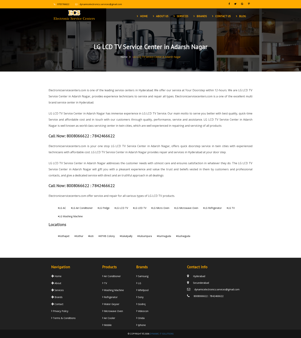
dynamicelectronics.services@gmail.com (101, 4)
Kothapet (64, 236)
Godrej (141, 304)
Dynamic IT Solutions (161, 333)
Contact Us (223, 16)
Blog (242, 16)
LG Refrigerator (213, 208)
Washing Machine (113, 290)
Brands (202, 16)
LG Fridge (104, 208)
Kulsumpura (145, 236)
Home (144, 16)
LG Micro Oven (160, 208)
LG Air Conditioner (82, 208)
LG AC (62, 208)
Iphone (141, 325)
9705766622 (63, 4)
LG (139, 283)
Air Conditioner (112, 276)
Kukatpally (126, 236)
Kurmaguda (164, 236)
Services (182, 16)
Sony (140, 297)
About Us (162, 16)
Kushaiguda (183, 236)
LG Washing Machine (71, 216)
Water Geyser (111, 304)
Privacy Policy (60, 311)
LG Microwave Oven (186, 208)
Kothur (79, 236)
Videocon (142, 311)
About (57, 283)
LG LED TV (140, 208)
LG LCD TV (122, 208)
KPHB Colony (107, 236)
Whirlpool (143, 290)
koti (91, 236)
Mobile (107, 325)
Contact (58, 304)
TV (105, 283)
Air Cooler (109, 318)
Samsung (142, 276)
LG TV (231, 208)
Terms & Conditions (64, 318)
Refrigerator (110, 297)
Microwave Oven (113, 311)
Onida (141, 318)
